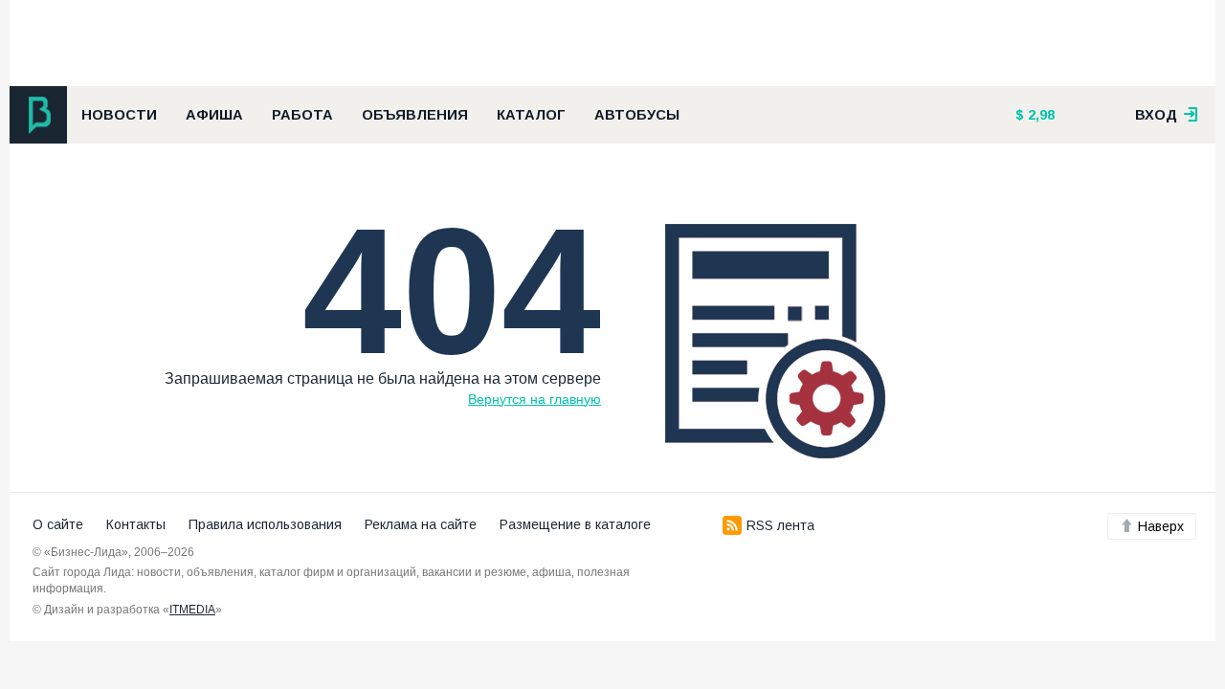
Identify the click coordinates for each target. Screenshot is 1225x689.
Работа (302, 114)
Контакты (136, 524)
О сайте (58, 524)
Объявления (415, 114)
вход (1158, 114)
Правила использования (265, 524)
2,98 (1039, 114)
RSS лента (780, 525)
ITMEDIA (192, 609)
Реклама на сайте (421, 524)
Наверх (1161, 526)
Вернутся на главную (534, 399)
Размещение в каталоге (575, 524)
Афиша (214, 114)
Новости (119, 114)
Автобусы (636, 114)
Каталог (531, 114)
